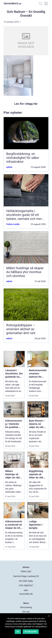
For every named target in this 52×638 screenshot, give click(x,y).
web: (26, 590)
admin (9, 167)
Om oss (26, 611)
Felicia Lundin (13, 224)
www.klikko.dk (26, 594)
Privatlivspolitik (31, 632)
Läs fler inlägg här (26, 103)
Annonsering (26, 607)
